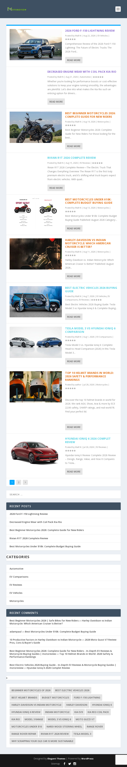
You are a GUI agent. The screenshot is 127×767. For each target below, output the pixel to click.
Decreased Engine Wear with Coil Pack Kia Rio (81, 72)
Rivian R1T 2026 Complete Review (71, 158)
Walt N (78, 35)
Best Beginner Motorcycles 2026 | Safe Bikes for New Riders (44, 620)
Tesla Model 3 (82, 733)
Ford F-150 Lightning (87, 697)
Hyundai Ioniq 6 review (26, 712)
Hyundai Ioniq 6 (102, 704)
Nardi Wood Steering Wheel (64, 726)
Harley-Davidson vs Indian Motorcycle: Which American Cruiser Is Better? (88, 243)
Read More (74, 60)
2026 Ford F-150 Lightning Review (90, 30)
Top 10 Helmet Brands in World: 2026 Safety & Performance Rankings (89, 376)
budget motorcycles (55, 697)
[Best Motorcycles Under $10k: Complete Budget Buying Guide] (36, 213)
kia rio (16, 719)
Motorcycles (103, 121)
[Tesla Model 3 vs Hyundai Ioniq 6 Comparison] (36, 342)
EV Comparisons (104, 336)
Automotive (85, 76)
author (78, 384)
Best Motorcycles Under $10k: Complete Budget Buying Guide (88, 201)
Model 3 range (34, 719)
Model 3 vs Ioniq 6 (59, 719)
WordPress (87, 758)
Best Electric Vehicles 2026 (72, 690)
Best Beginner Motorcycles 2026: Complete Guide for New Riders (90, 115)
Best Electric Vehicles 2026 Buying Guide (91, 289)
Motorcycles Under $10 (27, 726)
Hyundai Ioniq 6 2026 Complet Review (88, 440)
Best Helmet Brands (24, 697)
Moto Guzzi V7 (85, 719)
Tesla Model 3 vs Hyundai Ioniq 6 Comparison (90, 330)
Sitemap (55, 763)
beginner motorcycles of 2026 (31, 690)
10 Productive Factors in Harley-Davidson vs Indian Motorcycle (45, 639)
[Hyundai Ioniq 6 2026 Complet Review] (36, 452)
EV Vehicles (103, 35)
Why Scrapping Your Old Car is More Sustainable (42, 741)
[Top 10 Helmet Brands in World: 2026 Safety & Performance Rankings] (36, 386)
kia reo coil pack (98, 712)
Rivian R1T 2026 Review (55, 733)
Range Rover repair (24, 733)
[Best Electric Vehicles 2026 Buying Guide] (36, 301)
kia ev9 (78, 712)
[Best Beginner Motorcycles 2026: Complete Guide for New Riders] (36, 127)
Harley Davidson (76, 704)
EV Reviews (85, 163)
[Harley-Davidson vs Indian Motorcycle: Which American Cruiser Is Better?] (36, 254)
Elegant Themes (56, 758)
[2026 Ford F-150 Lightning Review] (36, 44)
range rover (95, 726)
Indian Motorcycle (57, 712)
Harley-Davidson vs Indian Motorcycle (37, 704)
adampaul (15, 631)
